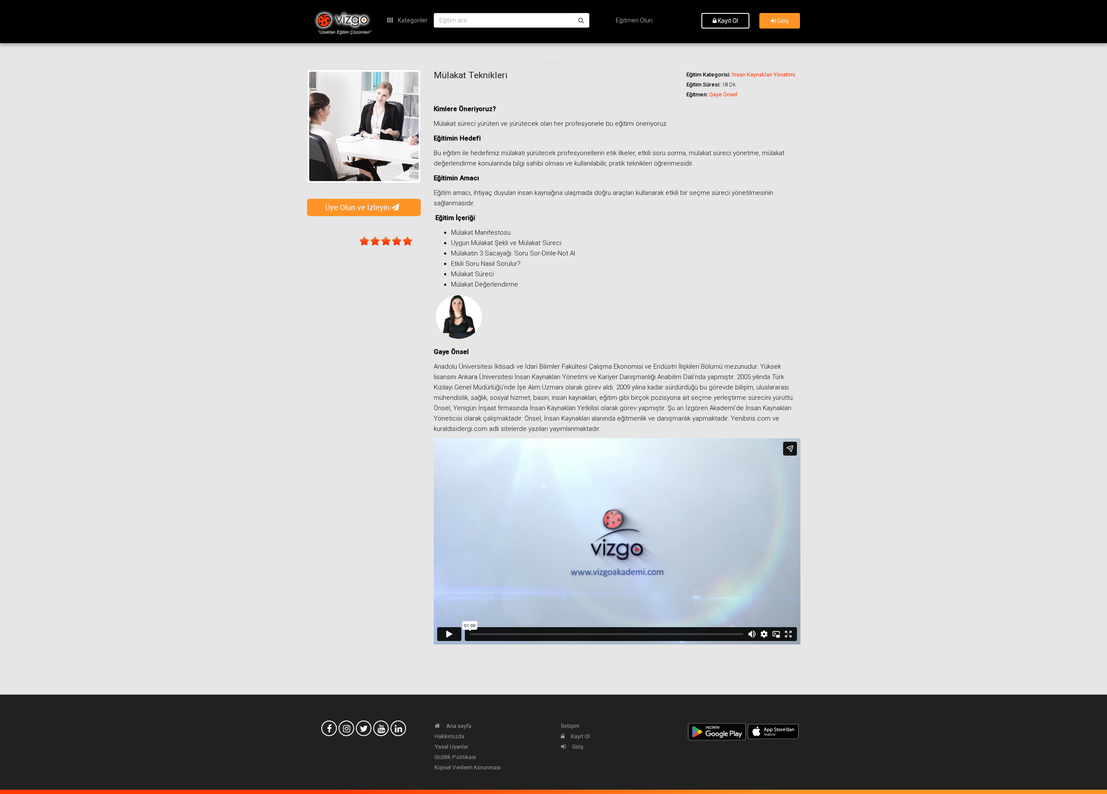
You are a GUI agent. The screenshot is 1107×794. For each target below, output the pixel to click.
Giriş (782, 20)
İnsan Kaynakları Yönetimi (763, 74)
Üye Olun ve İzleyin (358, 207)
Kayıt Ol (727, 20)
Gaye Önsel (723, 94)
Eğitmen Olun (634, 20)
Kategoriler (412, 20)
